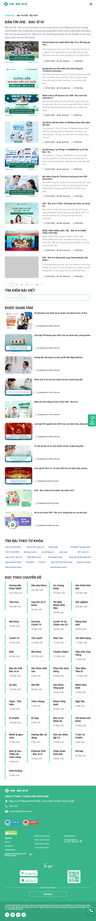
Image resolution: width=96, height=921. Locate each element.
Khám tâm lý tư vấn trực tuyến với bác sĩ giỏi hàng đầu (58, 379)
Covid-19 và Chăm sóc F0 (60, 623)
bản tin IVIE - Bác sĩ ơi (13, 557)
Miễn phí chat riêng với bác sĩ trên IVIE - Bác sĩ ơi (56, 402)
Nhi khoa (36, 651)
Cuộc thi (42, 562)
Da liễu (13, 684)
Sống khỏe (30, 562)
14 (37, 285)
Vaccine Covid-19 (36, 623)
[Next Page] (42, 285)
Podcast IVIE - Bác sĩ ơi (38, 753)
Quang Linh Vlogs (84, 562)
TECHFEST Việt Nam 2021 (80, 547)
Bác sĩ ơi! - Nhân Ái (59, 719)
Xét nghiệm (81, 602)
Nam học (58, 638)
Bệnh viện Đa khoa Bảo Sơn (80, 557)
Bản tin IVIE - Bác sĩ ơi (27, 15)
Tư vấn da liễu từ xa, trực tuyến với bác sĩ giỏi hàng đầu (59, 446)
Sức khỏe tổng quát (58, 686)
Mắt (11, 651)
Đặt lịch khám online (13, 567)
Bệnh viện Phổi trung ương (61, 562)
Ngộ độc (80, 701)
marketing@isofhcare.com (20, 811)
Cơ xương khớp (58, 587)
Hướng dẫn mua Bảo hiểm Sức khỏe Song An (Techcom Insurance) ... (62, 69)
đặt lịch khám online (58, 567)
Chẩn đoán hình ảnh (59, 753)
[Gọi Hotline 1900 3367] (92, 911)
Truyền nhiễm (60, 651)
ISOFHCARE (53, 547)
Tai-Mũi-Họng (83, 638)
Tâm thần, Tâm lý (80, 670)
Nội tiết (35, 684)
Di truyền (14, 718)
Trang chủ (9, 15)
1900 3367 (13, 806)
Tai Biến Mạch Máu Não (59, 605)
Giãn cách (64, 552)
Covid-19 (14, 638)
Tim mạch (36, 638)
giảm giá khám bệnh (13, 562)
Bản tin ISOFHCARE (13, 547)
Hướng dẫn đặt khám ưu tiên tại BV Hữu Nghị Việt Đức (58, 357)
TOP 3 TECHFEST (12, 552)
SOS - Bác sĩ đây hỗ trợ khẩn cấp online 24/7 (54, 490)
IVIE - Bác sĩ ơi (83, 552)
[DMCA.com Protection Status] (11, 833)
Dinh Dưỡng (15, 770)
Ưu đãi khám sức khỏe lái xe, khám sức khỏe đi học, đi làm (60, 313)
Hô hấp (79, 751)
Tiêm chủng (37, 701)
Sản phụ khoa (38, 585)
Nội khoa (14, 621)
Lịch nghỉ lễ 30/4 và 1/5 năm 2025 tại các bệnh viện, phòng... (61, 468)
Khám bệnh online (55, 557)
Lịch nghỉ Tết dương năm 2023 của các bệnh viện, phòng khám (62, 335)
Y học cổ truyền (80, 736)
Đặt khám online (30, 552)
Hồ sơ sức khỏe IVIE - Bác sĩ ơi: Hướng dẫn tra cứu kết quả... (61, 512)
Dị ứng (34, 718)
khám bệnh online (34, 557)
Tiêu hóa (14, 602)
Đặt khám (48, 894)
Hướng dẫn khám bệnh (15, 587)
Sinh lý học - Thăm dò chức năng (16, 754)
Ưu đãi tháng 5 (47, 552)
